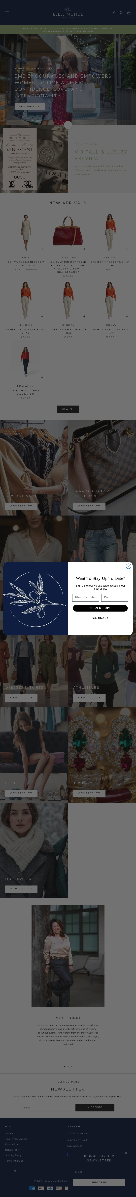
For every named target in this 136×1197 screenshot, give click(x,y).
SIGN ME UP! (100, 608)
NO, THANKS (100, 618)
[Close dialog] (128, 566)
